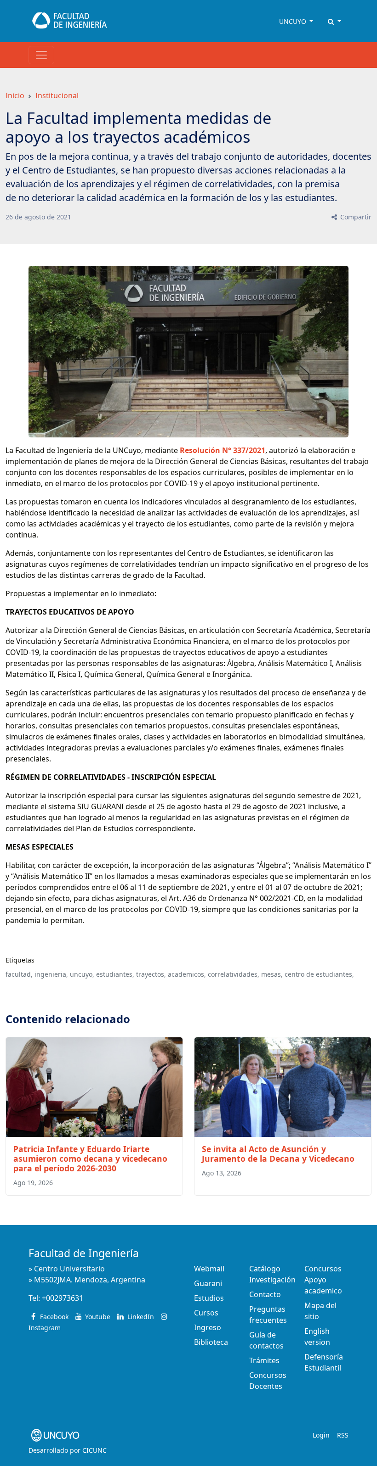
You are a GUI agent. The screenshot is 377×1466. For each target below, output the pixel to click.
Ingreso (207, 1327)
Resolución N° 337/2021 (222, 450)
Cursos (206, 1313)
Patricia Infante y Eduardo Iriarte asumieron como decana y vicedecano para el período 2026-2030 (90, 1158)
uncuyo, (82, 974)
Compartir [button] (354, 217)
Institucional (57, 95)
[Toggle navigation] (41, 55)
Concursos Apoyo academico (323, 1280)
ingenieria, (51, 974)
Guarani (208, 1283)
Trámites (264, 1360)
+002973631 (62, 1298)
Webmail (209, 1269)
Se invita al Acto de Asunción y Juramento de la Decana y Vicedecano (278, 1153)
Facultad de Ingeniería (84, 1253)
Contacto (265, 1294)
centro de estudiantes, (319, 974)
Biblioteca (211, 1342)
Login (321, 1435)
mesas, (272, 974)
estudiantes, (115, 974)
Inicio (15, 95)
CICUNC (94, 1450)
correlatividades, (233, 974)
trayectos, (151, 974)
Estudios (209, 1298)
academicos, (187, 974)
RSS (342, 1435)
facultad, (19, 974)
